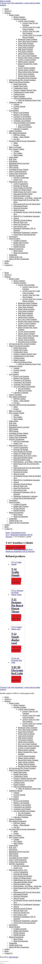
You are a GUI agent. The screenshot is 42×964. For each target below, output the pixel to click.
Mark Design (13, 957)
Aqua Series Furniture (25, 43)
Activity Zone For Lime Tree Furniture (30, 32)
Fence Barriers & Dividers (22, 188)
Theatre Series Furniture (26, 76)
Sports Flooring (14, 239)
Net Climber (17, 153)
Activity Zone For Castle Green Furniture (31, 28)
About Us (7, 11)
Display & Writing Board (22, 190)
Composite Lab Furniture (22, 119)
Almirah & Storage (15, 102)
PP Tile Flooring (19, 245)
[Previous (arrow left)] (1, 963)
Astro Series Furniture (25, 47)
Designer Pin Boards (20, 186)
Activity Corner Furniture (27, 60)
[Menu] (1, 269)
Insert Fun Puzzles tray (21, 224)
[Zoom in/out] (1, 961)
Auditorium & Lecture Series (23, 92)
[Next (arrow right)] (3, 963)
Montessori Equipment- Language (25, 232)
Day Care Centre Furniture (27, 56)
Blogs (6, 263)
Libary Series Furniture (26, 74)
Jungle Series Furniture (26, 54)
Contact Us (8, 265)
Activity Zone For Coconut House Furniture (32, 36)
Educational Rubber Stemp (22, 194)
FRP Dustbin (13, 165)
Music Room (18, 251)
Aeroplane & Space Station (18, 169)
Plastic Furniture (19, 17)
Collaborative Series (20, 88)
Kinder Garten (14, 15)
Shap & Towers (19, 210)
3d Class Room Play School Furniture (22, 80)
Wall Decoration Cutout (21, 196)
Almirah (16, 104)
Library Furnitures (15, 131)
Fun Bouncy (13, 236)
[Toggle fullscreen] (3, 961)
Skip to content (5, 1)
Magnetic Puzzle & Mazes (22, 220)
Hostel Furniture (19, 96)
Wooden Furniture (19, 19)
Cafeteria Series (19, 94)
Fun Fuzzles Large (20, 226)
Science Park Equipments (18, 173)
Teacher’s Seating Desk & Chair (24, 90)
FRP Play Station (19, 135)
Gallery (7, 261)
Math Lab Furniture (25, 127)
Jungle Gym (17, 180)
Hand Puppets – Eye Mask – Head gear (27, 198)
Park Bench (13, 161)
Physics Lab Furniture (21, 112)
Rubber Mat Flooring (20, 243)
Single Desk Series (20, 84)
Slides (15, 143)
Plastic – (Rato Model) (21, 137)
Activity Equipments (20, 184)
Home (6, 9)
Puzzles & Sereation (20, 208)
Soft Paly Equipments (16, 175)
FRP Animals (13, 167)
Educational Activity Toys (18, 182)
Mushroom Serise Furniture (27, 39)
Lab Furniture (14, 110)
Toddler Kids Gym (15, 257)
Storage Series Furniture (26, 70)
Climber (16, 151)
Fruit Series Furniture (25, 52)
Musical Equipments (16, 249)
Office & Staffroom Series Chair (29, 100)
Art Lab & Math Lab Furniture (24, 123)
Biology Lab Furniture (21, 115)
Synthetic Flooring (20, 241)
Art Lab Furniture (24, 125)
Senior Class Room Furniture (19, 82)
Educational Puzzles (20, 206)
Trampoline (13, 255)
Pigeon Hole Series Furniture (28, 72)
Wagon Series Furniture (26, 45)
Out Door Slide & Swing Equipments (22, 141)
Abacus (16, 218)
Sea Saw (16, 139)
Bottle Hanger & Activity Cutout (25, 192)
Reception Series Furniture (27, 78)
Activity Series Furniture (26, 68)
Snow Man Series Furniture (27, 41)
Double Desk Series (20, 86)
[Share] (5, 961)
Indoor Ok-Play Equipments (19, 259)
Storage (16, 108)
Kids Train (12, 159)
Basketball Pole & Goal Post (19, 163)
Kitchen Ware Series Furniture (28, 58)
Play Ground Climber (16, 149)
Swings (16, 145)
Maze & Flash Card (20, 222)
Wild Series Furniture (25, 49)
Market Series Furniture (26, 62)
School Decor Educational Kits (24, 234)
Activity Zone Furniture (26, 21)
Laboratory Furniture (20, 129)
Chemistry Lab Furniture (22, 117)
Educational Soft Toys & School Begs (26, 204)
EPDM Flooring (19, 247)
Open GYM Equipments (17, 171)
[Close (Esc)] (8, 961)
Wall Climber (18, 155)
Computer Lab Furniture (22, 121)
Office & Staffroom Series (22, 98)
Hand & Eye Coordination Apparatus (26, 216)
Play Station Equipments (17, 133)
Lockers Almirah (19, 106)
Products (7, 13)
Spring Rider (13, 157)
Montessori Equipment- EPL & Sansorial (20, 551)
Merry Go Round (15, 147)
